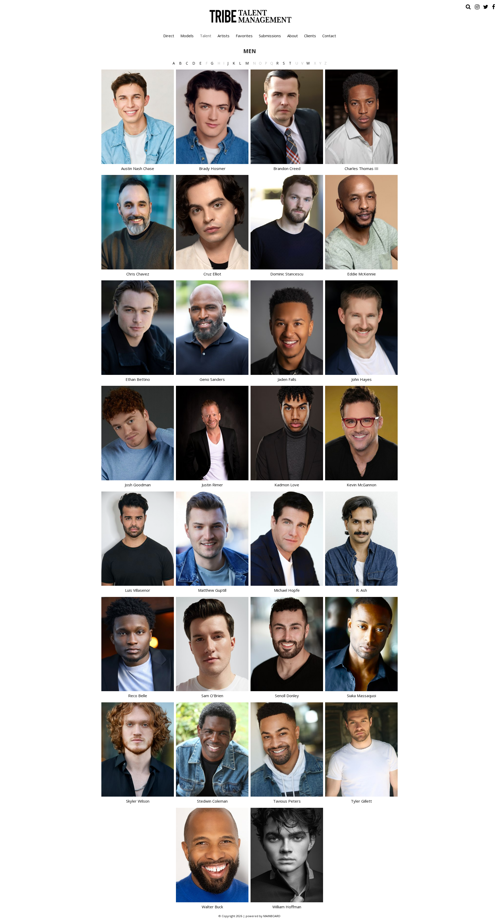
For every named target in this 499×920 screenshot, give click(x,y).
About (292, 35)
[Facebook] (493, 6)
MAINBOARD (271, 916)
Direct (168, 35)
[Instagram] (477, 6)
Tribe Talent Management (249, 16)
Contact (329, 35)
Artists (223, 35)
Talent (205, 35)
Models (187, 35)
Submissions (270, 35)
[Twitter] (485, 6)
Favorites (244, 35)
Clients (310, 35)
